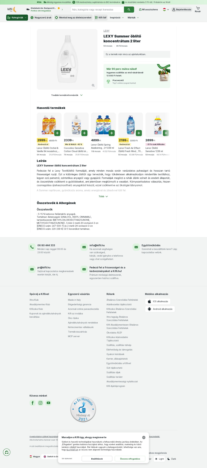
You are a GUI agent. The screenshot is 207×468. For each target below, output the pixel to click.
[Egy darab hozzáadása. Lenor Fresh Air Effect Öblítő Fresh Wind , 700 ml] (139, 133)
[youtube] (48, 403)
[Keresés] (129, 10)
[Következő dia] (164, 124)
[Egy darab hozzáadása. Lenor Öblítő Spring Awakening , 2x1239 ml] (112, 133)
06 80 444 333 (46, 245)
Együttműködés (151, 245)
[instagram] (40, 403)
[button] (181, 9)
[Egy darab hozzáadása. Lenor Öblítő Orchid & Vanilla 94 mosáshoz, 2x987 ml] (57, 133)
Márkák (131, 17)
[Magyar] (166, 10)
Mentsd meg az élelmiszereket (75, 17)
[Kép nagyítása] (93, 85)
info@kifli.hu (97, 245)
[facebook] (33, 403)
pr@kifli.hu (43, 267)
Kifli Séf (102, 17)
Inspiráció (115, 17)
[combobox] (97, 10)
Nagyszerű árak (43, 17)
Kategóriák (17, 17)
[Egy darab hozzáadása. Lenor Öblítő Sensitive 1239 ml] (166, 133)
